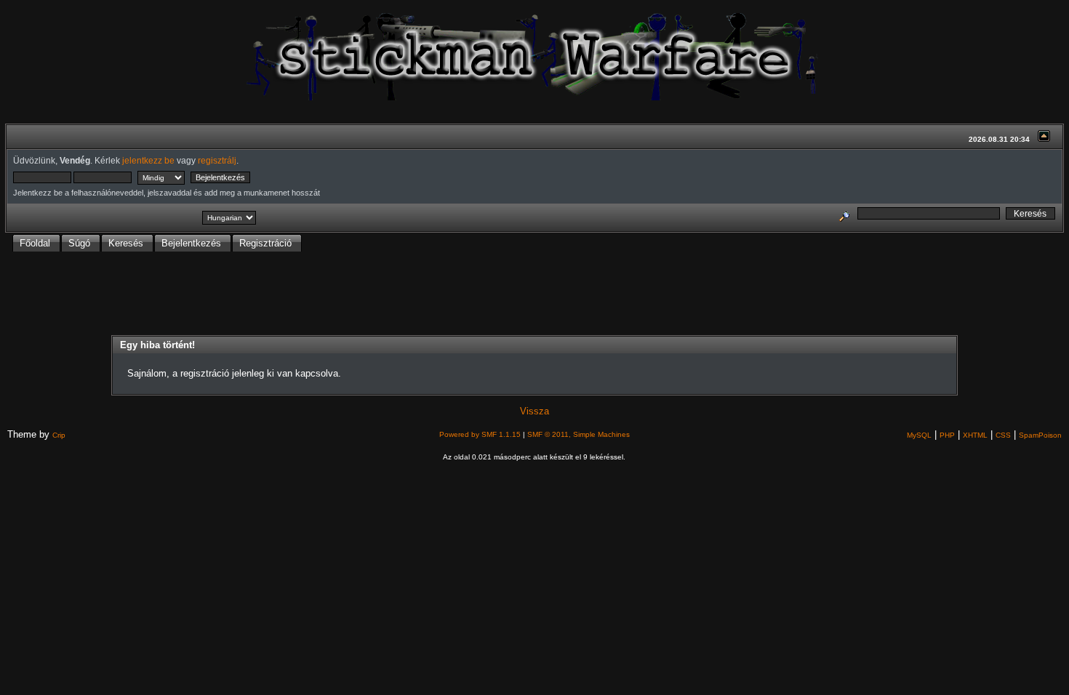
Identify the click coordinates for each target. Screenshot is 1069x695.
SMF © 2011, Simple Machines (578, 434)
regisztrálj (217, 160)
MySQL (919, 435)
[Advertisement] (534, 297)
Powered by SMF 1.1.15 (480, 434)
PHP (947, 435)
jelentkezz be (148, 160)
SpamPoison (1040, 435)
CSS (1003, 435)
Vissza (534, 411)
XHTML (975, 435)
